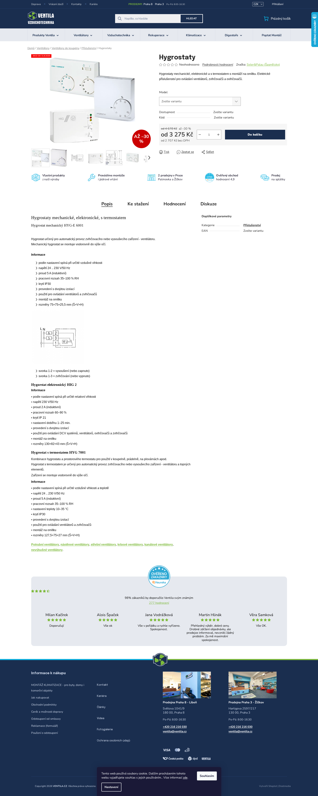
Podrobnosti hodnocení (217, 65)
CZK (256, 4)
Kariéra (93, 4)
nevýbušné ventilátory (47, 549)
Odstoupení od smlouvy (46, 719)
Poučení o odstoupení (44, 733)
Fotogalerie (105, 729)
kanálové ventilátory (158, 544)
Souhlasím (207, 776)
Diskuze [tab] (208, 204)
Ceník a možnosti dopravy (47, 712)
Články (101, 707)
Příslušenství (252, 225)
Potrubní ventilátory (45, 544)
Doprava (36, 4)
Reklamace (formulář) (44, 726)
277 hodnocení (159, 603)
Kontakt (102, 684)
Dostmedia (285, 786)
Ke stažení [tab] (138, 204)
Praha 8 (147, 4)
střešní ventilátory (103, 544)
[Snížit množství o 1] (200, 134)
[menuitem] (46, 35)
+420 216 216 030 (175, 727)
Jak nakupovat (40, 697)
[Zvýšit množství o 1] (218, 134)
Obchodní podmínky (44, 705)
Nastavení (111, 787)
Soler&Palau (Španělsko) (263, 65)
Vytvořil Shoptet (268, 786)
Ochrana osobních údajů (113, 740)
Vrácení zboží (56, 4)
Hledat (191, 18)
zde (185, 778)
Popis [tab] (107, 204)
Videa (100, 718)
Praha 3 (159, 4)
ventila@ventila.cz (175, 731)
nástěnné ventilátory (75, 544)
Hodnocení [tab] (175, 204)
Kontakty (76, 4)
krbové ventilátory (130, 544)
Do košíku (255, 135)
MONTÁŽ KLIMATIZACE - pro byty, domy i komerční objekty (57, 687)
